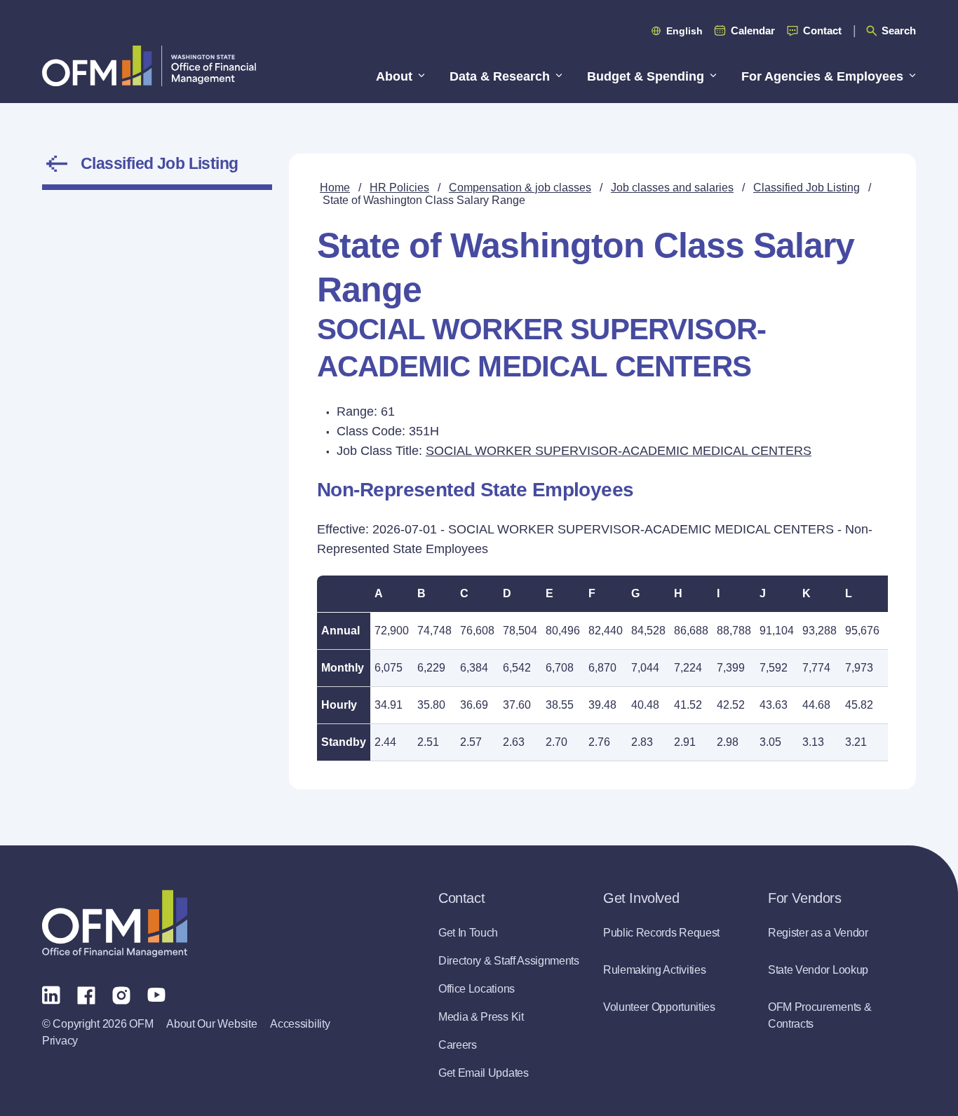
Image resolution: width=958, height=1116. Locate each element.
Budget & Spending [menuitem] (645, 76)
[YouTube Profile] (156, 994)
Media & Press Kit (481, 1017)
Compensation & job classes (520, 187)
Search (899, 30)
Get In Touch (468, 933)
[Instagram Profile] (121, 994)
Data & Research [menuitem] (500, 76)
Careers (457, 1045)
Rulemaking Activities (654, 970)
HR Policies (399, 187)
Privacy (60, 1041)
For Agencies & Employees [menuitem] (822, 76)
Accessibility (300, 1024)
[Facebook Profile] (86, 994)
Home (335, 187)
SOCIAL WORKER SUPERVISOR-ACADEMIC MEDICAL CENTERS (618, 451)
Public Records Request (661, 933)
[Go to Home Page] (149, 65)
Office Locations (476, 989)
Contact (822, 30)
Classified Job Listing (159, 163)
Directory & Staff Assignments (508, 961)
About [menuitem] (394, 76)
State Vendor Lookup (818, 970)
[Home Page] (114, 924)
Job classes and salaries (672, 187)
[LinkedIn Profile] (51, 994)
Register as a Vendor (818, 933)
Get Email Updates (483, 1073)
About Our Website (211, 1024)
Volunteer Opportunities (659, 1007)
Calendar (753, 30)
